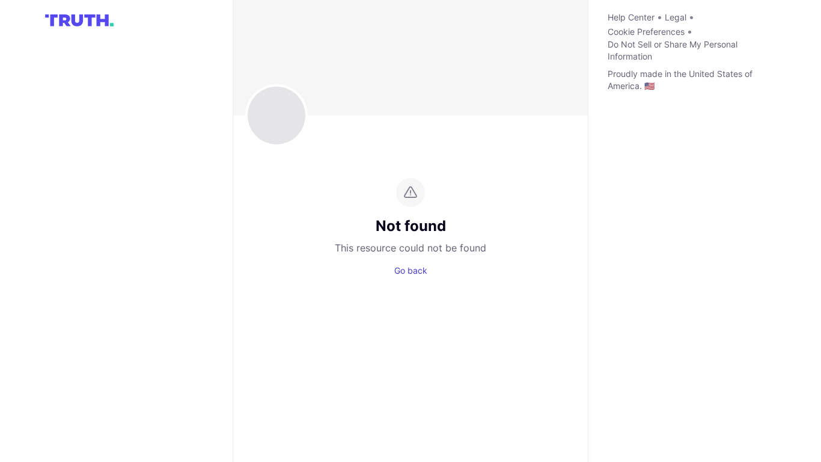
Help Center (631, 17)
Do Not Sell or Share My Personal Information (672, 50)
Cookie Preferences (646, 31)
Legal (675, 17)
